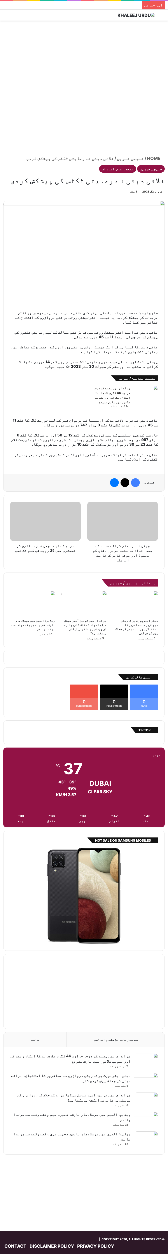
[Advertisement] (84, 55)
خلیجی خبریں (130, 158)
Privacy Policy (95, 1246)
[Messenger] (114, 482)
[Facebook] (135, 482)
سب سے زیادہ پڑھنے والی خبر (115, 1039)
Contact (15, 1246)
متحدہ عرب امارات (118, 169)
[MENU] (5, 17)
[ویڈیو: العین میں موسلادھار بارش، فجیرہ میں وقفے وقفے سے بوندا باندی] (32, 603)
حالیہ (35, 1039)
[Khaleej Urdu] (135, 15)
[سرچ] (162, 17)
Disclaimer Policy (52, 1246)
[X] (125, 482)
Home (154, 158)
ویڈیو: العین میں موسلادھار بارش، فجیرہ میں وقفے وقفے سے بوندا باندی (33, 625)
